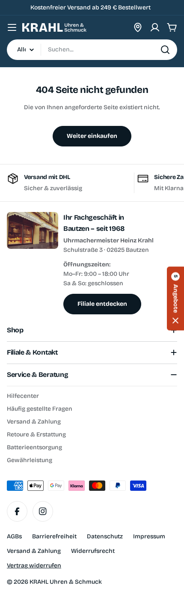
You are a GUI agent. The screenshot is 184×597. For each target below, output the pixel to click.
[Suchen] (165, 50)
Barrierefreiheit (54, 536)
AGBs (14, 536)
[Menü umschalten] (12, 27)
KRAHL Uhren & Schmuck (66, 581)
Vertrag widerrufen (34, 565)
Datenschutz (105, 536)
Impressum (149, 536)
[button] (175, 299)
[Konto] (155, 27)
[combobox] (92, 49)
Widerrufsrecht (93, 551)
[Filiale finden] (138, 27)
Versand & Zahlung (34, 551)
